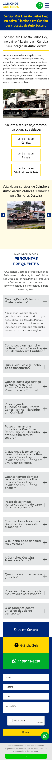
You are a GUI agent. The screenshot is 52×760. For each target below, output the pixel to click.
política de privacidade (29, 751)
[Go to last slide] (3, 215)
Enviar (26, 732)
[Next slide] (49, 215)
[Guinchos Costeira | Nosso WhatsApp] (45, 736)
